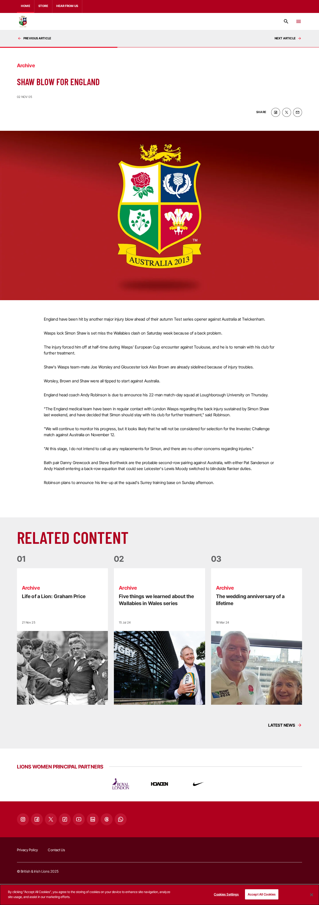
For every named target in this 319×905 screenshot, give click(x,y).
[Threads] (107, 819)
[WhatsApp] (121, 819)
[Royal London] (120, 783)
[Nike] (198, 783)
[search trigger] (286, 21)
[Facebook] (37, 819)
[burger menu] (298, 21)
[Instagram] (23, 819)
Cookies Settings (226, 894)
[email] (297, 112)
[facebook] (275, 112)
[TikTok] (65, 819)
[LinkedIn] (93, 819)
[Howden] (159, 783)
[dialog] (159, 895)
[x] (286, 112)
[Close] (311, 895)
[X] (51, 819)
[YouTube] (79, 819)
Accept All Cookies (262, 894)
